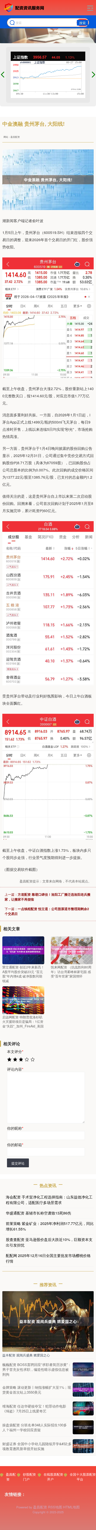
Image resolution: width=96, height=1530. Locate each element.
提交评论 (17, 1163)
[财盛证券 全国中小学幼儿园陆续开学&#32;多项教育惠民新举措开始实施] (83, 1446)
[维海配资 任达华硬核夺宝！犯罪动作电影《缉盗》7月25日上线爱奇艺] (83, 1408)
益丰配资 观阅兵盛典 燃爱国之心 (26, 1355)
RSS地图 (55, 1506)
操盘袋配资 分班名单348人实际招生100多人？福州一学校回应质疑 (34, 1427)
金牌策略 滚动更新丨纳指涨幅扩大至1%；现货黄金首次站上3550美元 (36, 1390)
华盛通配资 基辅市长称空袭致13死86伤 (38, 1213)
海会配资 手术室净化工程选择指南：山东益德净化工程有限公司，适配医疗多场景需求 (49, 1199)
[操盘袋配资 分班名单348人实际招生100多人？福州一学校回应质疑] (83, 1427)
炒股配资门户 (29, 1476)
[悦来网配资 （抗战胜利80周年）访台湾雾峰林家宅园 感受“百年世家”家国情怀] (72, 950)
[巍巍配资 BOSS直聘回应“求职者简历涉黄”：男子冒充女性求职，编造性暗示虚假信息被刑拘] (83, 1369)
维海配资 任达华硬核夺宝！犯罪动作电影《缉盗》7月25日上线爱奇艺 (34, 1408)
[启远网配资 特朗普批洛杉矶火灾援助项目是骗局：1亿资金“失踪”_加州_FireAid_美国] (23, 999)
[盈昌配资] (25, 7)
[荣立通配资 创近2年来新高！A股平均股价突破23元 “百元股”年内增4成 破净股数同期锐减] (23, 950)
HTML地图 (71, 1506)
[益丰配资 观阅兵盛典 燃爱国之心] (48, 1321)
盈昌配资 (11, 1476)
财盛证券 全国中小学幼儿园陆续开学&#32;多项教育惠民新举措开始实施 (37, 1446)
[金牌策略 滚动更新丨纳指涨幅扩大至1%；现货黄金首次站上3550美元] (83, 1390)
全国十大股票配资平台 (83, 1476)
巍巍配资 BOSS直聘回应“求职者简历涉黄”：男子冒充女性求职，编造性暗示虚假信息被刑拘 (36, 1369)
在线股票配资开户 (53, 1476)
